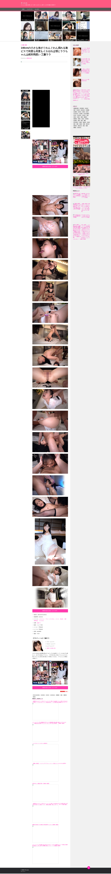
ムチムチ (83, 115)
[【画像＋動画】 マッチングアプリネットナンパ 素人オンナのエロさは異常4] (45, 773)
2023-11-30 (29, 58)
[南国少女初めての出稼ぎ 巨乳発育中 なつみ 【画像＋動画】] (45, 834)
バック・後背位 (86, 113)
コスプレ (79, 111)
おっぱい (86, 108)
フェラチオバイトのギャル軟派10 (39, 743)
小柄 (65, 619)
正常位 (81, 122)
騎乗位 (75, 127)
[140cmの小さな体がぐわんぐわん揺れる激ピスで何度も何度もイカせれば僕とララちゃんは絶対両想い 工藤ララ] (44, 74)
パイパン (57, 619)
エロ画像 (75, 111)
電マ (84, 125)
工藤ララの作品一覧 (51, 648)
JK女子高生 (82, 108)
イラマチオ (41, 620)
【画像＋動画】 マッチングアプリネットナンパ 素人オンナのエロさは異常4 (49, 763)
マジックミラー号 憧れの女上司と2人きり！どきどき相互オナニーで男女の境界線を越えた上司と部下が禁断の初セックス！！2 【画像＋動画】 (50, 845)
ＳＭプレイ (79, 127)
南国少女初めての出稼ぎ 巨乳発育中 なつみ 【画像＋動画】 (45, 824)
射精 (79, 120)
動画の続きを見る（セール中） (50, 166)
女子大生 (86, 118)
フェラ (75, 115)
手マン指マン (76, 122)
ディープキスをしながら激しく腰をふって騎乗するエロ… (81, 174)
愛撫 (84, 120)
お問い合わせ (23, 871)
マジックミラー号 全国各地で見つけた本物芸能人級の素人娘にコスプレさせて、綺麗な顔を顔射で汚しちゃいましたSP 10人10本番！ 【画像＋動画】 (49, 723)
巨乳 (81, 120)
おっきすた (37, 9)
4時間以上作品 (76, 108)
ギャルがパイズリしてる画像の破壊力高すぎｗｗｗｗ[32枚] (85, 216)
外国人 (79, 118)
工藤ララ (39, 622)
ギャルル (24, 3)
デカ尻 (83, 111)
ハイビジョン (42, 619)
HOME (23, 9)
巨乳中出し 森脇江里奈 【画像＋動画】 (41, 783)
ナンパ (87, 111)
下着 (87, 115)
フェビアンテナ (30, 9)
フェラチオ (79, 115)
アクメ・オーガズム (50, 619)
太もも (83, 118)
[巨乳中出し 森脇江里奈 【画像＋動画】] (45, 793)
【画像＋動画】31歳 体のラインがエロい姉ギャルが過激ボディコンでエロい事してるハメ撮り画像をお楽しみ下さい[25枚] (85, 207)
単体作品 (36, 620)
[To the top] (88, 867)
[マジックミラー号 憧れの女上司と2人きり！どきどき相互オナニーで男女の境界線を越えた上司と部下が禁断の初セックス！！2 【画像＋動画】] (45, 855)
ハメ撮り (81, 113)
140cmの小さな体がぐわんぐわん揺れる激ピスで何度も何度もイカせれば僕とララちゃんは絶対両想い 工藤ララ (44, 51)
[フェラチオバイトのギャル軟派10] (45, 752)
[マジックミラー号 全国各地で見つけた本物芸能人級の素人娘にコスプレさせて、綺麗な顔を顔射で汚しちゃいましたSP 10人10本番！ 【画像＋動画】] (45, 732)
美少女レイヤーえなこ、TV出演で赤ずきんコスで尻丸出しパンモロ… (81, 187)
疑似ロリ (84, 122)
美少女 (61, 619)
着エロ (89, 122)
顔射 (87, 125)
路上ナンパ (80, 125)
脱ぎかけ (75, 125)
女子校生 (75, 120)
